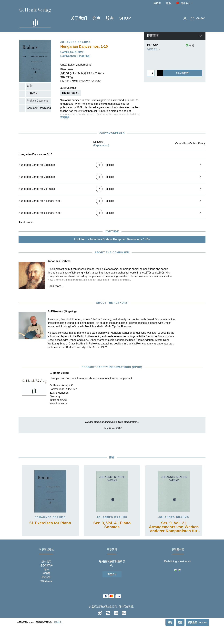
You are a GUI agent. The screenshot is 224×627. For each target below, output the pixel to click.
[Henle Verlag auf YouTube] (199, 3)
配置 (180, 622)
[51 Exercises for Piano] (50, 491)
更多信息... (58, 622)
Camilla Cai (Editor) (72, 52)
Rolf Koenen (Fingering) (75, 56)
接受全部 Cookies (197, 622)
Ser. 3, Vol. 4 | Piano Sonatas (112, 525)
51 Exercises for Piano (50, 523)
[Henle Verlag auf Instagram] (203, 3)
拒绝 (170, 622)
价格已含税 (152, 49)
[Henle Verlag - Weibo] (100, 612)
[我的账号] (185, 18)
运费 (114, 606)
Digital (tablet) (70, 92)
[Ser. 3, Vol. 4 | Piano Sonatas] (112, 491)
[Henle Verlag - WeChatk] (108, 612)
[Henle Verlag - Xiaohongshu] (116, 612)
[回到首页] (40, 18)
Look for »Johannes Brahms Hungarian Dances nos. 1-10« (112, 239)
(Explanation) (101, 145)
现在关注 (112, 574)
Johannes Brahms (50, 517)
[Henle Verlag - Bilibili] (124, 612)
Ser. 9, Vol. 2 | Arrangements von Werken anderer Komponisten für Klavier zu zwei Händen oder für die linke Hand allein (174, 527)
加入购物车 (182, 73)
